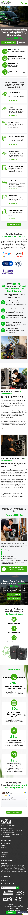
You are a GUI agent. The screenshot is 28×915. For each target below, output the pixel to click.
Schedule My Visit (9, 42)
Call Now (22, 42)
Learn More (11, 100)
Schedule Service (15, 224)
